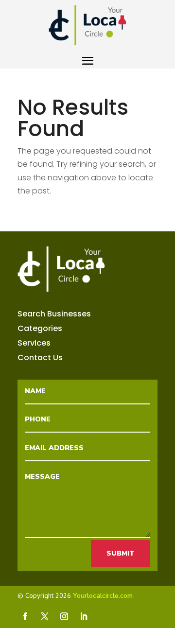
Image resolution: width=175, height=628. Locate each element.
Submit (120, 553)
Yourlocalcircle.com (103, 595)
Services (34, 344)
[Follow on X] (44, 616)
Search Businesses (54, 315)
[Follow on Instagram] (64, 616)
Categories (40, 329)
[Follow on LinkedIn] (83, 616)
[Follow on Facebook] (25, 616)
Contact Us (40, 358)
